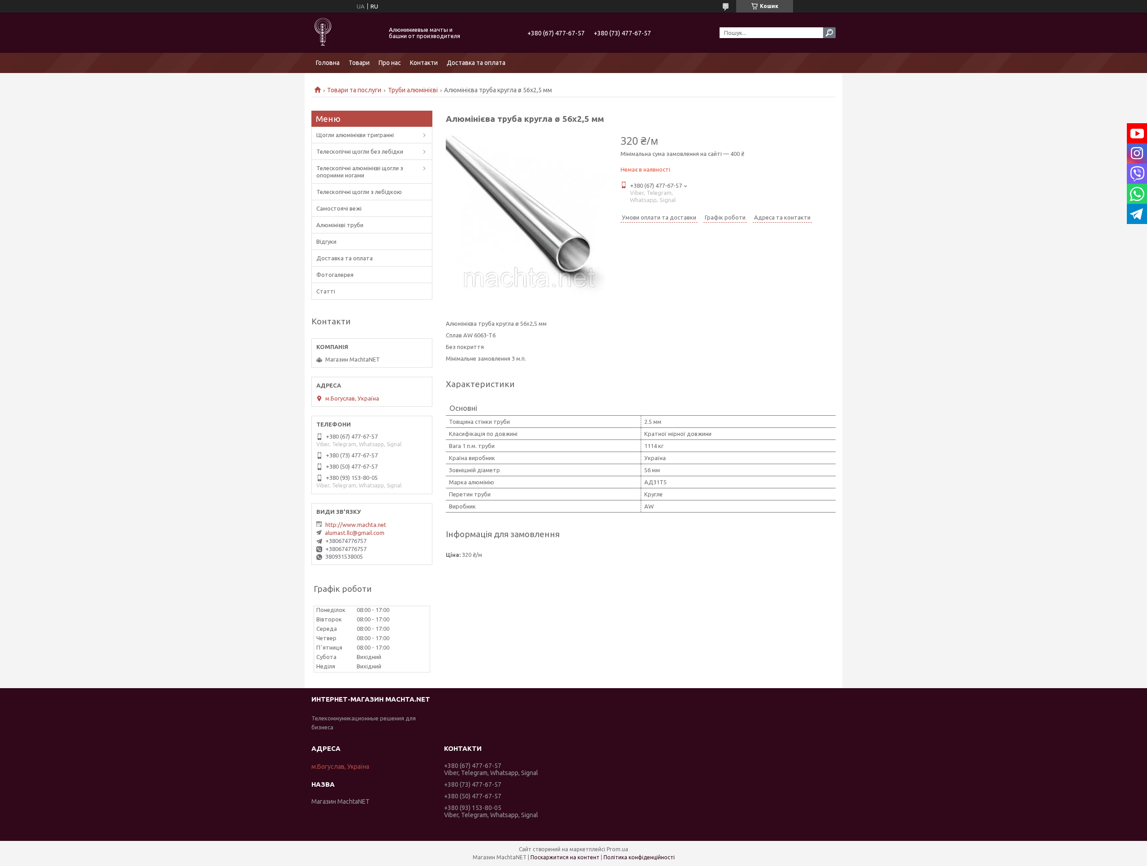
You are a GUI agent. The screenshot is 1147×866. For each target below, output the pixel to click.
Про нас (390, 62)
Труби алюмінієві (413, 90)
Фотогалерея (335, 274)
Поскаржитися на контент (564, 857)
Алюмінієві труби (339, 225)
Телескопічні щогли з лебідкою (359, 192)
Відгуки (326, 241)
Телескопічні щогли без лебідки (359, 151)
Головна (328, 62)
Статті (325, 291)
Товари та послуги (354, 90)
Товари (359, 62)
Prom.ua (617, 849)
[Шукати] (829, 32)
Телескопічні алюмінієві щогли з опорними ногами (359, 171)
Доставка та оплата (476, 62)
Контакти (424, 62)
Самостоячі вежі (339, 208)
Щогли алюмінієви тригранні (355, 135)
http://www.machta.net (355, 524)
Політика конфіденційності (639, 857)
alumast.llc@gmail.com (354, 533)
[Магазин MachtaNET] (345, 32)
